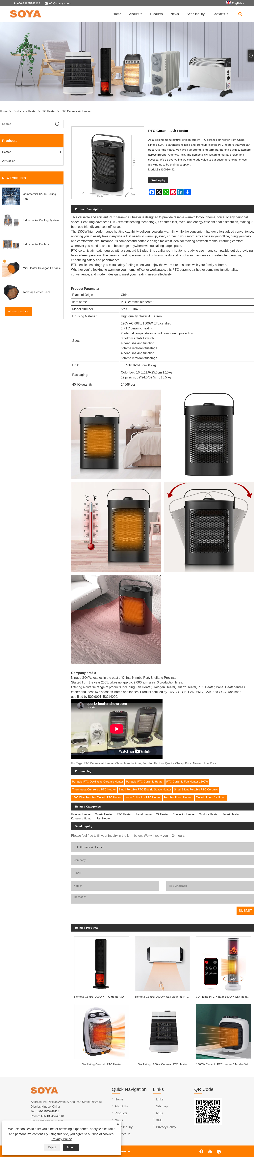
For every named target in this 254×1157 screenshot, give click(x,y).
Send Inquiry (196, 14)
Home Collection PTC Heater (142, 797)
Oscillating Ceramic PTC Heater (102, 1064)
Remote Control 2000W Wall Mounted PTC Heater (164, 996)
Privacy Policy (62, 1139)
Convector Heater (184, 814)
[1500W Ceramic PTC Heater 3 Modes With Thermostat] (223, 1030)
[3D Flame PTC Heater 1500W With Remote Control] (223, 962)
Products (156, 14)
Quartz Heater (104, 814)
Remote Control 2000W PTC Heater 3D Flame (103, 996)
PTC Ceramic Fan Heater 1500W (187, 781)
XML (159, 1120)
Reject (52, 1147)
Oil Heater (162, 814)
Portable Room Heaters (178, 797)
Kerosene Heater (81, 818)
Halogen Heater (81, 814)
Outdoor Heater (208, 814)
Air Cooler (8, 160)
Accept (71, 1147)
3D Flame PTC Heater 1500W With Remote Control (225, 996)
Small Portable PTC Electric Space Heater (145, 789)
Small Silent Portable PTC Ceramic (196, 789)
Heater (32, 111)
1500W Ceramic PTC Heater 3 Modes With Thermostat (225, 1064)
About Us (135, 14)
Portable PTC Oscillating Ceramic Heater (97, 781)
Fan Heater (103, 818)
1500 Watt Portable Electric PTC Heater (97, 797)
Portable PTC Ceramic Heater (145, 781)
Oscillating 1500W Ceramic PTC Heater (162, 1064)
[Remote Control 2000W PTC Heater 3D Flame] (101, 962)
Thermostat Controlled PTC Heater (94, 789)
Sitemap (162, 1106)
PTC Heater (48, 111)
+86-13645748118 (28, 3)
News (175, 14)
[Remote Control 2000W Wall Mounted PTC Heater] (162, 962)
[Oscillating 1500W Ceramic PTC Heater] (162, 1030)
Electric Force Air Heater (211, 797)
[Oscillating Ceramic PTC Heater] (101, 1030)
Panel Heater (144, 814)
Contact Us (220, 14)
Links (160, 1099)
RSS (159, 1113)
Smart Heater (230, 814)
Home (117, 14)
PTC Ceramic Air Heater (76, 111)
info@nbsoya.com (60, 3)
